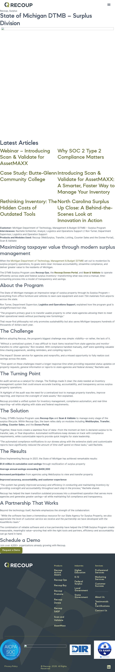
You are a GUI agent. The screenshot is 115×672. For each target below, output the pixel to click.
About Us (99, 597)
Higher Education (80, 571)
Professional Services (101, 571)
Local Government (81, 589)
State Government (81, 596)
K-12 (77, 577)
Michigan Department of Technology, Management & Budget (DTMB (47, 260)
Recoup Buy (60, 585)
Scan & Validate (92, 272)
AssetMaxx (60, 626)
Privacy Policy (11, 666)
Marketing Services (100, 578)
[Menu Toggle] (109, 4)
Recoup (4, 10)
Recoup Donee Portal (66, 272)
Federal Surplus (79, 583)
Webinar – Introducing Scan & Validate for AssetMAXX (25, 157)
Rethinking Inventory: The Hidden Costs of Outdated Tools (28, 208)
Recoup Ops (60, 580)
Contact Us (101, 611)
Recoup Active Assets (58, 572)
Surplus (13, 10)
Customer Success (100, 585)
